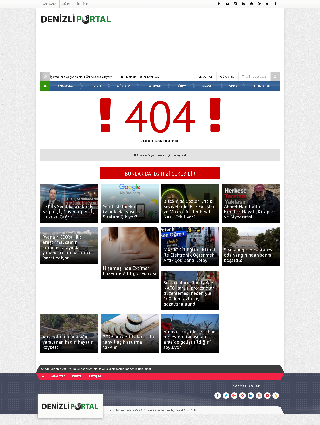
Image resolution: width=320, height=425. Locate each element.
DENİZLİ (95, 86)
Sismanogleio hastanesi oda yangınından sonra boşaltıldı (249, 255)
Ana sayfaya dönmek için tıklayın (160, 155)
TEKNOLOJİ (261, 86)
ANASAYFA (49, 4)
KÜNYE (66, 4)
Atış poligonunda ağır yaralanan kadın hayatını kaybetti (68, 342)
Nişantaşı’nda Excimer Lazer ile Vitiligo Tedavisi (130, 270)
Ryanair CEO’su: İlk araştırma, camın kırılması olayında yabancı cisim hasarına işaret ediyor (66, 247)
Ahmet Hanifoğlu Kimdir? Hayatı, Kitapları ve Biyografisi (250, 211)
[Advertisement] (18, 73)
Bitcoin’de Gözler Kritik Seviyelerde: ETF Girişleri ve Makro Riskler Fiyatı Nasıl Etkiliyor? (149, 77)
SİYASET (208, 86)
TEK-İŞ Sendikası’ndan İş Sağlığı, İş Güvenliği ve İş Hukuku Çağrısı (68, 211)
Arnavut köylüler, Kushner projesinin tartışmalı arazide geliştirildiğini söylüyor (190, 339)
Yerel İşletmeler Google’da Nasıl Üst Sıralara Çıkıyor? (123, 211)
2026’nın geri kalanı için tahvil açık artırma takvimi (128, 342)
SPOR (233, 86)
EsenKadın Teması (158, 410)
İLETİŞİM (82, 4)
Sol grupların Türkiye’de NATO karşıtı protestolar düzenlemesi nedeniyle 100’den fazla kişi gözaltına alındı (188, 293)
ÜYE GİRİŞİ (228, 76)
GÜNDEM (123, 86)
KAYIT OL (206, 76)
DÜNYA (182, 86)
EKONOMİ (154, 86)
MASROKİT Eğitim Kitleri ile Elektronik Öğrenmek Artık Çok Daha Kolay (189, 255)
